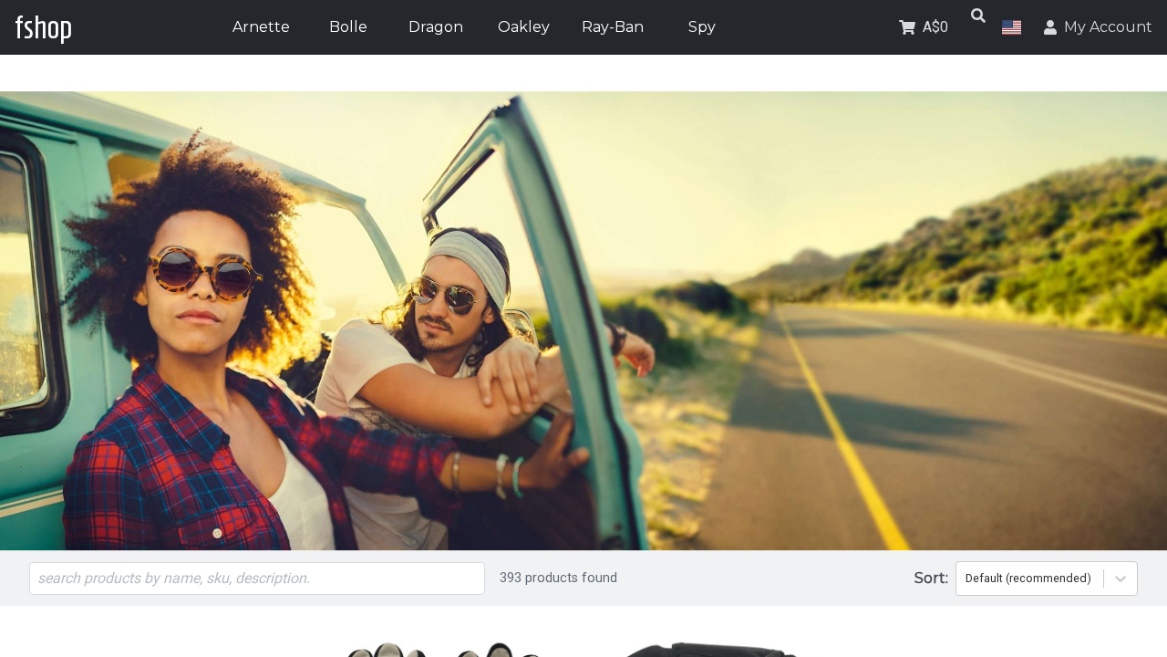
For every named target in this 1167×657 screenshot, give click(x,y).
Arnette (261, 27)
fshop (43, 27)
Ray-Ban (613, 27)
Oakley (524, 27)
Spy (702, 27)
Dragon (435, 27)
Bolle (348, 27)
